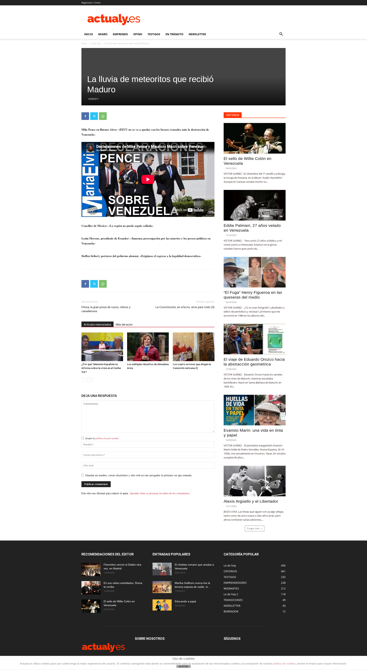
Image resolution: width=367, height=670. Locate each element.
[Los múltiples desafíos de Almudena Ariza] (148, 346)
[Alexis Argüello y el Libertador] (255, 481)
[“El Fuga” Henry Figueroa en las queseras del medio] (255, 272)
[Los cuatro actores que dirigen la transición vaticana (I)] (193, 346)
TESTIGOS (154, 34)
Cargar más (253, 528)
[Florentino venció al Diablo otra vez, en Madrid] (91, 569)
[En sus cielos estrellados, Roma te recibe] (91, 587)
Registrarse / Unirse (90, 2)
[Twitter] (94, 116)
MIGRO (102, 34)
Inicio (84, 43)
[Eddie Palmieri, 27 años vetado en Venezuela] (255, 205)
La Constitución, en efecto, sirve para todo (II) (185, 307)
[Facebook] (85, 116)
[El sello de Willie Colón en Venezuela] (255, 138)
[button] (281, 34)
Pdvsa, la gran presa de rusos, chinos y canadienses (105, 309)
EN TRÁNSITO (174, 34)
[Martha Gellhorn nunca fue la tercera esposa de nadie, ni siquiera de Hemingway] (162, 587)
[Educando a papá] (162, 605)
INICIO (88, 34)
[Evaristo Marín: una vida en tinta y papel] (255, 410)
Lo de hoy (96, 43)
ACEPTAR (183, 666)
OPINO (137, 34)
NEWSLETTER (197, 34)
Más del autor (124, 324)
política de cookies (284, 663)
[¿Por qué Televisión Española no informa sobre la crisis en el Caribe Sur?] (102, 346)
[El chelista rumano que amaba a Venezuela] (162, 569)
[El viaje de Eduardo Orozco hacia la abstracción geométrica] (255, 339)
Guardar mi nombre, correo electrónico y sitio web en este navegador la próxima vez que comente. (138, 475)
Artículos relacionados (97, 324)
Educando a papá (185, 601)
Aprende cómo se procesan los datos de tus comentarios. (160, 493)
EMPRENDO (120, 34)
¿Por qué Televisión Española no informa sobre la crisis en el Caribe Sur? (101, 368)
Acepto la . (102, 438)
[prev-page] (83, 379)
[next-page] (90, 379)
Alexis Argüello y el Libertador (251, 501)
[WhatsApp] (103, 116)
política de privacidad (107, 438)
